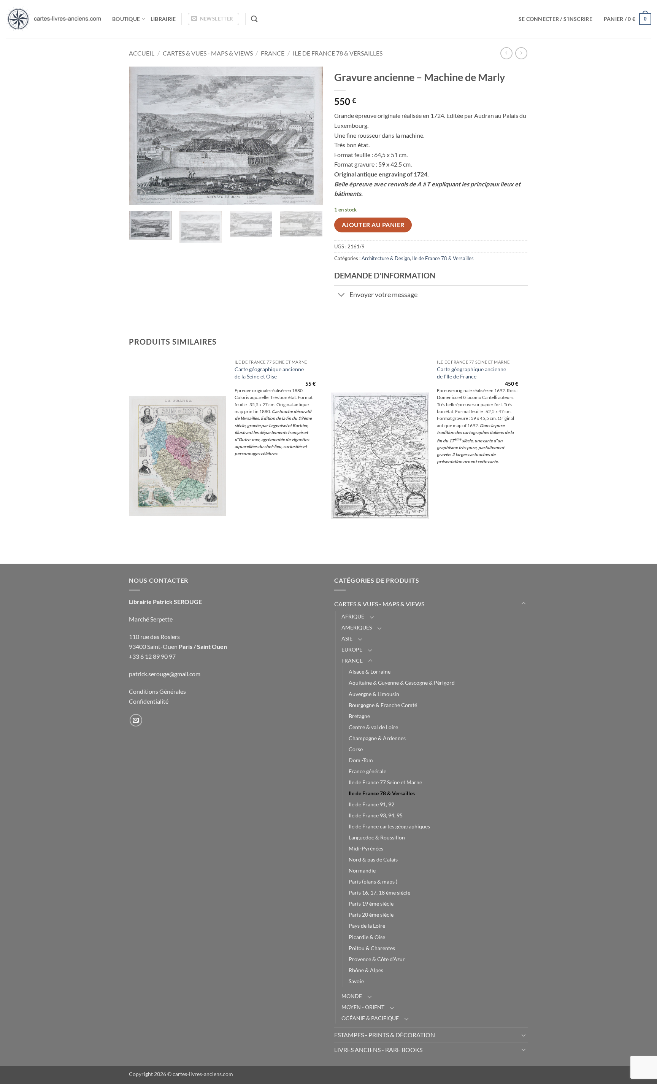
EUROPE (351, 649)
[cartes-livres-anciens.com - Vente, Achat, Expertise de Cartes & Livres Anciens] (53, 19)
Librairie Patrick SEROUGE (165, 601)
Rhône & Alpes (366, 970)
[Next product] (506, 53)
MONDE (351, 996)
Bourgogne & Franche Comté (383, 705)
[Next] (309, 136)
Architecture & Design (386, 258)
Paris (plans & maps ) (373, 881)
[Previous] (142, 136)
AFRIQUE (352, 616)
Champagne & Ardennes (377, 738)
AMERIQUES (356, 627)
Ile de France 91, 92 (371, 804)
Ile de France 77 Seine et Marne (385, 782)
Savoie (356, 981)
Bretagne (359, 716)
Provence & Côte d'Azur (377, 959)
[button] (213, 19)
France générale (367, 771)
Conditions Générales (157, 691)
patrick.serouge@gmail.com (164, 673)
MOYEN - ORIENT (362, 1007)
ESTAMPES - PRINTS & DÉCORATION (384, 1034)
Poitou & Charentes (372, 948)
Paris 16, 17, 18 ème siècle (379, 892)
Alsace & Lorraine (369, 671)
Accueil (141, 53)
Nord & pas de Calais (373, 859)
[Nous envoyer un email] (136, 720)
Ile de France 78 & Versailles (337, 53)
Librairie (163, 19)
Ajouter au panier (373, 224)
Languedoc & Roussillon (377, 837)
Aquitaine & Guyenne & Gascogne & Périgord (402, 682)
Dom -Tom (361, 760)
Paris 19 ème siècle (371, 903)
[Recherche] (254, 19)
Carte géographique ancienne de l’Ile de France (471, 373)
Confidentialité (148, 701)
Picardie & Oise (367, 937)
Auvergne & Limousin (374, 694)
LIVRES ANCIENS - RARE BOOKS (378, 1049)
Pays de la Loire (367, 925)
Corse (356, 749)
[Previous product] (521, 53)
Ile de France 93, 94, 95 (376, 815)
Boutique (126, 19)
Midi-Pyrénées (366, 848)
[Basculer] (341, 296)
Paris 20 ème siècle (371, 914)
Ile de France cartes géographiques (389, 826)
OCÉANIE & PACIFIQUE (370, 1018)
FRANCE (272, 53)
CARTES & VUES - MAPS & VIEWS (208, 53)
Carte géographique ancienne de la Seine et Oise (269, 373)
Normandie (362, 870)
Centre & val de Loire (373, 727)
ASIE (346, 638)
